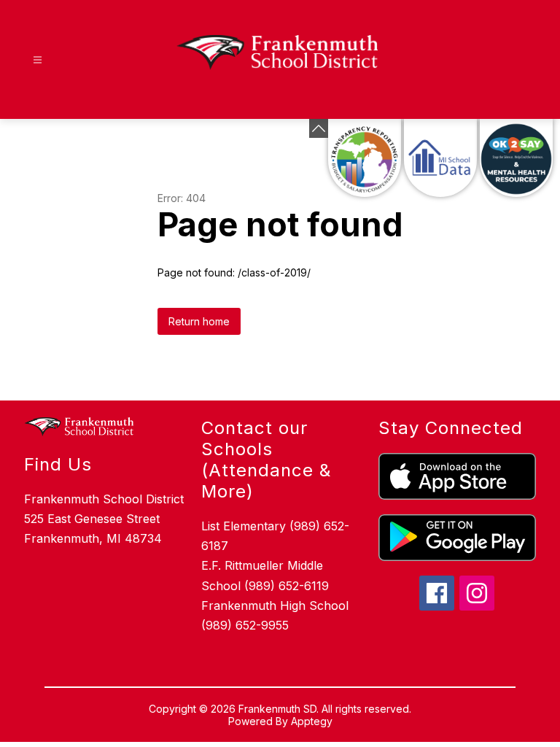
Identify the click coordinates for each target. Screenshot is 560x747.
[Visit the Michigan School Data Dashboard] (440, 158)
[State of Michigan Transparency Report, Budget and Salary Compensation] (364, 158)
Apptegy (311, 721)
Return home (199, 321)
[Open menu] (37, 60)
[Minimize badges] (318, 128)
